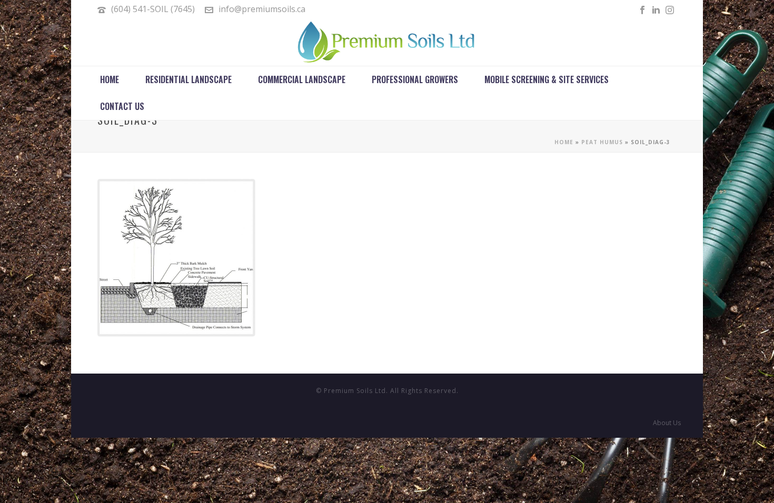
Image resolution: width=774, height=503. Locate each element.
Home (109, 79)
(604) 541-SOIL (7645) (153, 9)
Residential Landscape (188, 79)
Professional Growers (415, 79)
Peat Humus (602, 142)
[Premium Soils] (387, 42)
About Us (667, 423)
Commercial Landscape (301, 79)
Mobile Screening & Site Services (546, 79)
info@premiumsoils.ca (262, 9)
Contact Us (122, 106)
